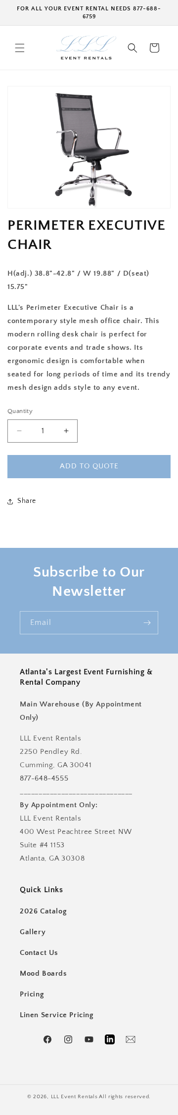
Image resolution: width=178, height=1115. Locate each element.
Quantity (20, 411)
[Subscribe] (147, 622)
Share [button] (26, 501)
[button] (20, 48)
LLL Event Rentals (74, 1097)
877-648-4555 (44, 778)
